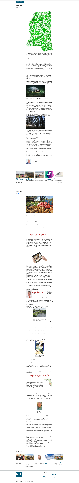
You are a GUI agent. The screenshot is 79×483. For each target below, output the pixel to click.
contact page (22, 481)
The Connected (56, 178)
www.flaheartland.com (42, 446)
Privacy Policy (44, 477)
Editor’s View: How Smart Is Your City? (39, 461)
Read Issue (26, 182)
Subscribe (54, 474)
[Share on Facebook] (18, 8)
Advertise (44, 475)
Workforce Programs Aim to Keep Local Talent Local (48, 179)
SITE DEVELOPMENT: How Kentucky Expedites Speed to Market (20, 179)
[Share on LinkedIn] (21, 8)
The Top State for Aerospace (49, 461)
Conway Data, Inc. (27, 480)
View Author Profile (34, 162)
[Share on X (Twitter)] (19, 8)
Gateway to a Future (38, 178)
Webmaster (32, 481)
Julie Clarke (61, 480)
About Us (44, 476)
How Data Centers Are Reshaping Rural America (28, 179)
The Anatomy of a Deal (19, 461)
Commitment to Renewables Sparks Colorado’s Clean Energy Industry (29, 462)
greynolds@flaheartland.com (30, 446)
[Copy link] (22, 8)
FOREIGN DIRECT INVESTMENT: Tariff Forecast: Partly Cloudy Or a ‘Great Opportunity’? (58, 462)
